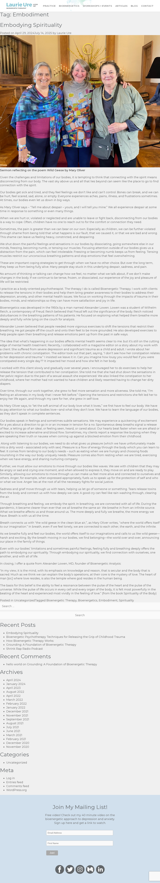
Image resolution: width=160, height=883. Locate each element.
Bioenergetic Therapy (61, 600)
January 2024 (15, 684)
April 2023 (13, 688)
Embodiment (108, 600)
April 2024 (13, 680)
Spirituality (126, 600)
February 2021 (16, 739)
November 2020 (17, 747)
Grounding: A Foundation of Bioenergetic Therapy (41, 644)
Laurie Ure (64, 33)
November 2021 (17, 715)
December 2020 (17, 743)
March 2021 (14, 735)
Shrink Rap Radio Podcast (24, 648)
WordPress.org (16, 790)
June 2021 (13, 731)
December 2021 (17, 711)
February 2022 (16, 703)
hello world (14, 664)
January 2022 (15, 707)
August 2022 (15, 692)
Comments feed (17, 786)
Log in (10, 778)
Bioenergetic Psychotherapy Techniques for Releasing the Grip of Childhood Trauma (65, 637)
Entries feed (14, 782)
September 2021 (17, 719)
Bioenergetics (69, 5)
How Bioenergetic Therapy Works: (30, 641)
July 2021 (12, 727)
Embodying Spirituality (31, 25)
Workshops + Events (97, 5)
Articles (121, 5)
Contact (147, 5)
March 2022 (14, 699)
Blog (134, 5)
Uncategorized (24, 600)
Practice (49, 5)
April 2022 (13, 696)
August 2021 (14, 723)
